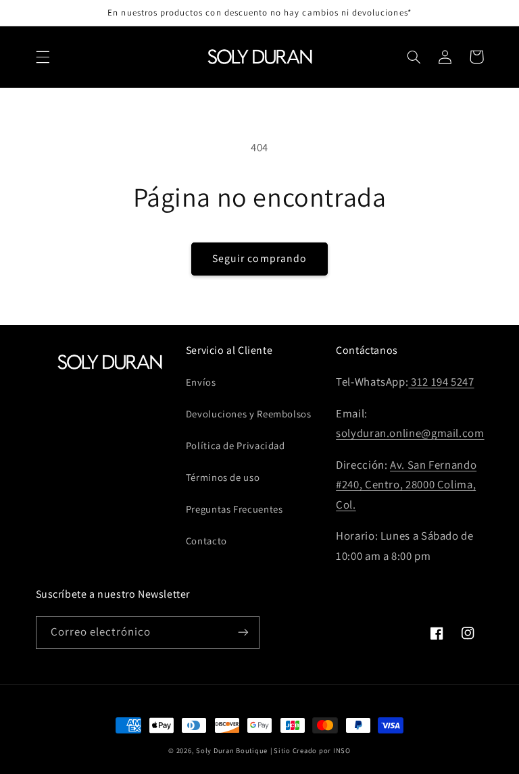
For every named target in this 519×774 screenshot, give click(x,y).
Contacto (206, 540)
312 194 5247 (441, 381)
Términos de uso (223, 477)
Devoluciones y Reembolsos (249, 413)
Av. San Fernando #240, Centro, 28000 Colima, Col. (406, 484)
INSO (342, 750)
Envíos (201, 382)
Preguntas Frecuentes (234, 508)
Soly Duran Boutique (232, 750)
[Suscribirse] (243, 632)
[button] (42, 56)
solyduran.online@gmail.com (410, 432)
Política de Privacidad (235, 445)
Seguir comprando (259, 258)
